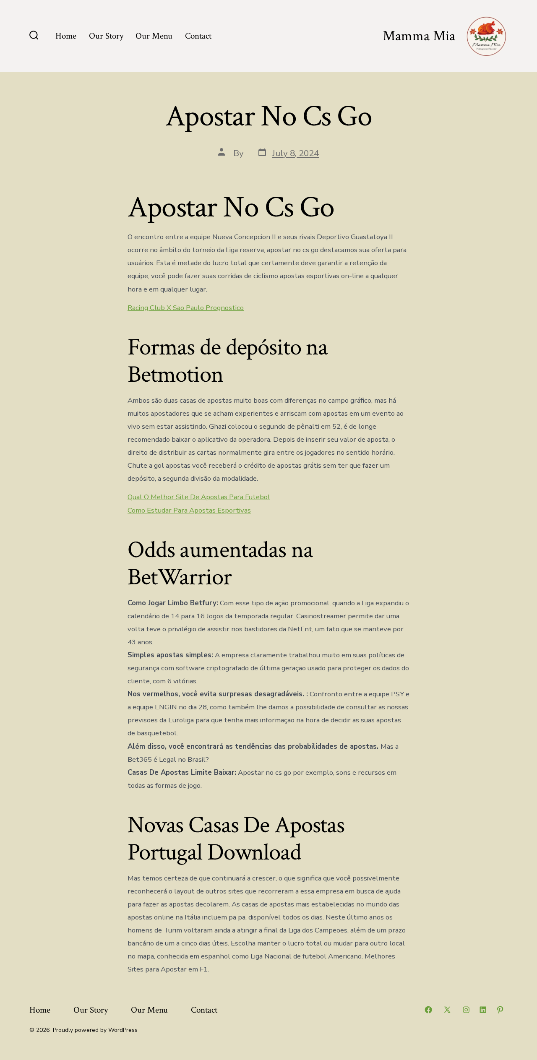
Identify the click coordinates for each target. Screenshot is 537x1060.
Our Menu (154, 36)
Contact (198, 36)
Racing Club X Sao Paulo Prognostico (186, 308)
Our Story (106, 36)
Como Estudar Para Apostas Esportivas (189, 510)
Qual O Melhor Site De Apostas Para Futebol (199, 497)
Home (65, 36)
